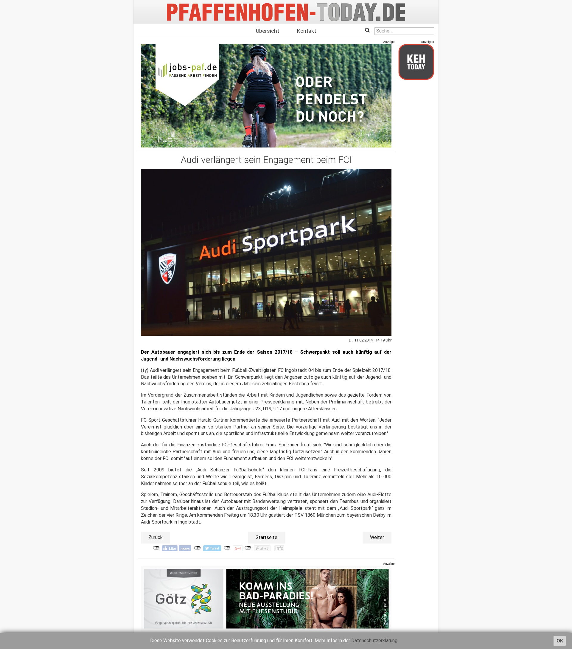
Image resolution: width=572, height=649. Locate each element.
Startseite (266, 537)
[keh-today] (416, 62)
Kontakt (306, 31)
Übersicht (267, 31)
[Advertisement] (416, 173)
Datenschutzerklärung (374, 640)
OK (560, 641)
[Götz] (266, 598)
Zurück (155, 537)
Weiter (377, 537)
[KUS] (266, 96)
